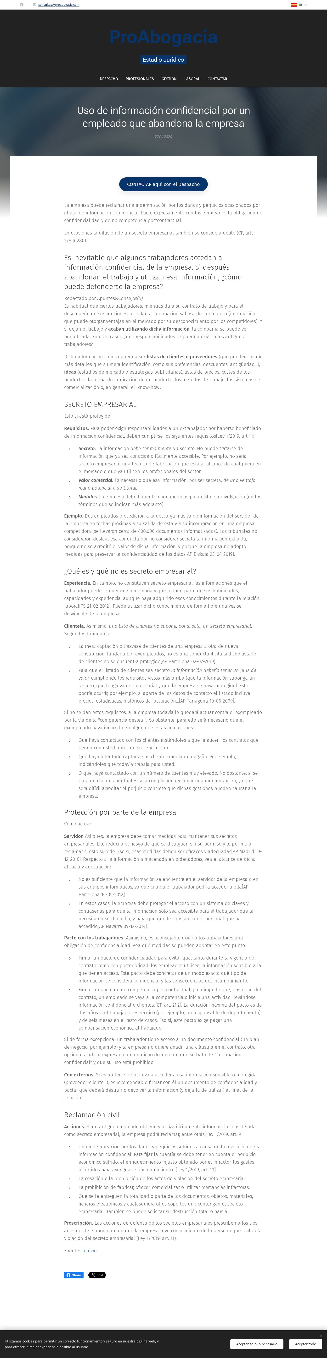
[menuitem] (111, 79)
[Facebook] (22, 5)
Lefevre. (89, 1251)
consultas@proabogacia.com (58, 4)
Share (76, 1275)
